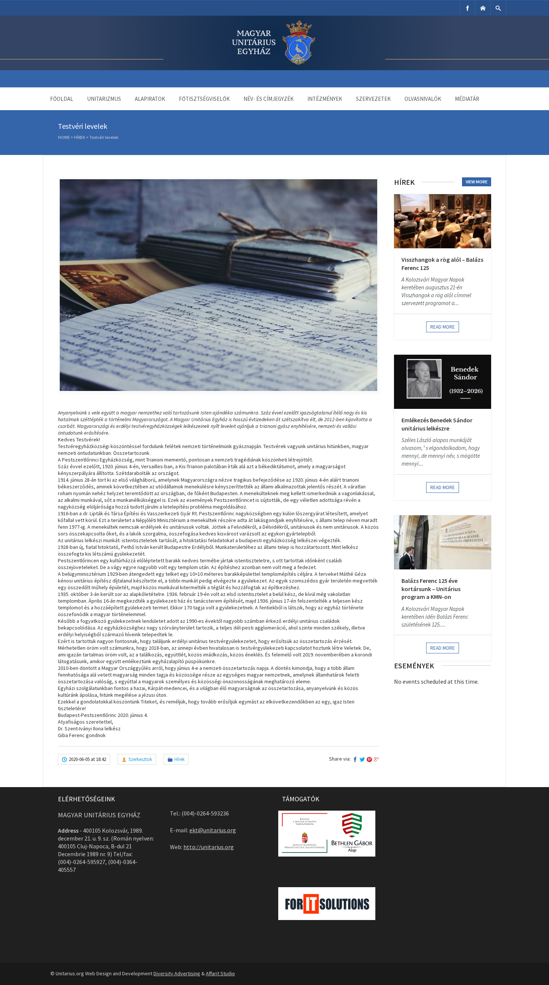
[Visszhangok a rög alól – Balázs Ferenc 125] (442, 221)
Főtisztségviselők (204, 98)
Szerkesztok (140, 759)
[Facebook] (467, 8)
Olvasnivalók (422, 98)
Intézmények (324, 98)
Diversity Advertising (176, 973)
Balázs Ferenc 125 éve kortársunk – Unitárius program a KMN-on (430, 588)
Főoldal (61, 98)
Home (64, 137)
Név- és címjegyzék (269, 98)
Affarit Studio (220, 973)
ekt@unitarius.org (212, 830)
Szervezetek (373, 98)
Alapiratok (150, 98)
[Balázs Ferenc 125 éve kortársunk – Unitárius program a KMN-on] (442, 542)
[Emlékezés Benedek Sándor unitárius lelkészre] (442, 382)
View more (476, 181)
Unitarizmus (104, 98)
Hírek (79, 137)
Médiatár (467, 98)
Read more (442, 327)
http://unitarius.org (208, 847)
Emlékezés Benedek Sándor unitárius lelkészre (436, 424)
